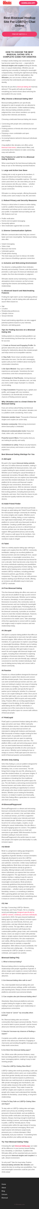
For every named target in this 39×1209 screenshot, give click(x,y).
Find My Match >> (19, 34)
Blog (3, 1191)
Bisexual (5, 1198)
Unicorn (4, 1194)
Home (4, 1184)
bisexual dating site (24, 87)
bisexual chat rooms (9, 147)
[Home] (7, 3)
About (4, 1187)
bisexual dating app (22, 1146)
